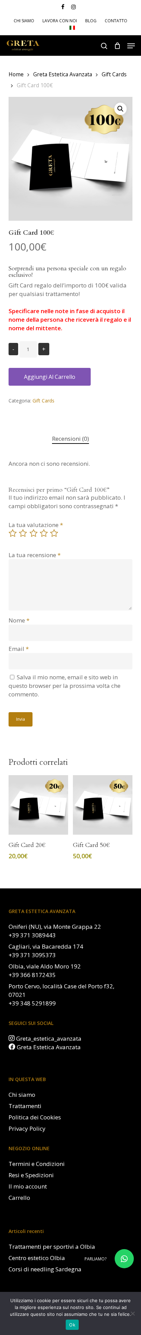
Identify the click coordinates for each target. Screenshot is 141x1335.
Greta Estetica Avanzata (62, 74)
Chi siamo (22, 1095)
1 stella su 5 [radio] (13, 533)
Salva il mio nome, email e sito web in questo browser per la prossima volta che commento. (64, 685)
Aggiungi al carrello (49, 377)
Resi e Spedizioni (31, 1175)
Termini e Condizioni (37, 1164)
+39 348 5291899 (32, 1003)
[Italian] (72, 28)
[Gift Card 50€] (102, 805)
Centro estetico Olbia (37, 1258)
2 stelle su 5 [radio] (23, 533)
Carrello (19, 1198)
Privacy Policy (27, 1128)
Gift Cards (114, 74)
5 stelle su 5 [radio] (54, 533)
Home (16, 74)
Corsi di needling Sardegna (45, 1269)
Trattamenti (25, 1106)
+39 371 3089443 (32, 935)
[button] (131, 45)
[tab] (70, 439)
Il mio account (28, 1186)
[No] (132, 1313)
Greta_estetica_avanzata (48, 1038)
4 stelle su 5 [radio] (44, 533)
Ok (72, 1324)
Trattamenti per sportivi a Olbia (52, 1246)
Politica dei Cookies (35, 1117)
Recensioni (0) (70, 438)
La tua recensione (35, 555)
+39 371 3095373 (32, 955)
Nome (19, 620)
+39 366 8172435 (32, 975)
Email (19, 649)
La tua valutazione (36, 525)
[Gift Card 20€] (38, 805)
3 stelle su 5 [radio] (33, 533)
